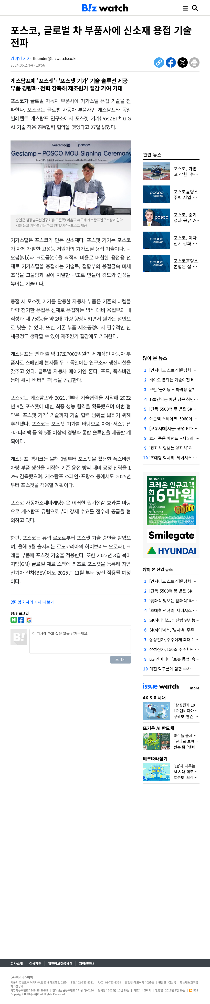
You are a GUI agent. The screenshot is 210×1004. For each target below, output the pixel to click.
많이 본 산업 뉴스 (158, 569)
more (195, 687)
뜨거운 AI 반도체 (158, 728)
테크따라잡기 (155, 758)
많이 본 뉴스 (155, 358)
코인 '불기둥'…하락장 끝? (171, 389)
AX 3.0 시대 (154, 697)
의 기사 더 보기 (32, 602)
